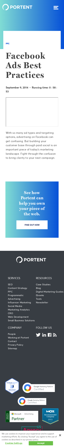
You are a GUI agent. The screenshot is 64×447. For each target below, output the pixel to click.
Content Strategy (17, 288)
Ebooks (40, 295)
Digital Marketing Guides (49, 291)
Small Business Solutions (21, 320)
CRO (10, 313)
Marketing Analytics (19, 309)
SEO (10, 284)
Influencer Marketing (19, 302)
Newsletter (42, 302)
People (12, 333)
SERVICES (14, 278)
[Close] (60, 435)
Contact (12, 341)
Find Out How (32, 225)
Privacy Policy (15, 344)
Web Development (18, 316)
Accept (40, 443)
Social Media (15, 306)
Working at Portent (18, 337)
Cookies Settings (13, 443)
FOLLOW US (44, 327)
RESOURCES (44, 278)
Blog (38, 288)
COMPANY (15, 327)
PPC (8, 43)
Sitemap (12, 348)
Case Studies (43, 284)
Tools (39, 298)
